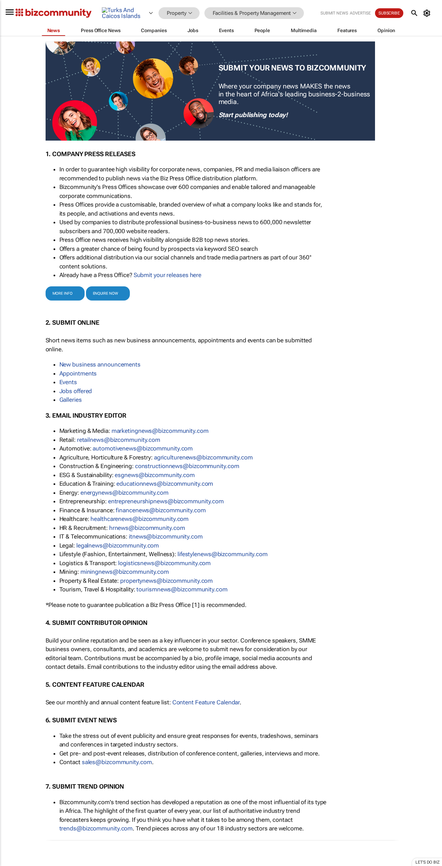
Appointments (78, 373)
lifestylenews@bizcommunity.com (222, 554)
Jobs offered (75, 391)
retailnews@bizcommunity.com (118, 439)
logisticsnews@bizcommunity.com (164, 563)
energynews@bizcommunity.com (124, 492)
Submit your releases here (168, 275)
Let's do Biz (427, 862)
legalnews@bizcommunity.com (117, 545)
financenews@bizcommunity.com (160, 510)
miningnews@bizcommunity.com (124, 571)
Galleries (70, 399)
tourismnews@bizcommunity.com (181, 589)
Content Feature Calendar (206, 702)
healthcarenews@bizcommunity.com (139, 518)
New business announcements (100, 364)
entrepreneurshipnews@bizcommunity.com (166, 501)
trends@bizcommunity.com (96, 828)
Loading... (13, 861)
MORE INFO (62, 293)
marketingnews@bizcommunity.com (160, 430)
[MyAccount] (428, 13)
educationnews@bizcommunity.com (164, 483)
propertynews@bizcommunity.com (166, 580)
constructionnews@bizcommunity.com (187, 466)
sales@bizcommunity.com (117, 762)
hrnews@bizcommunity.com (147, 527)
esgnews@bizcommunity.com (155, 475)
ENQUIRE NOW (105, 293)
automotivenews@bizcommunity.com (143, 448)
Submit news (334, 13)
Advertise (360, 13)
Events (68, 382)
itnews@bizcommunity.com (166, 536)
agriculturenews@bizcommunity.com (203, 457)
